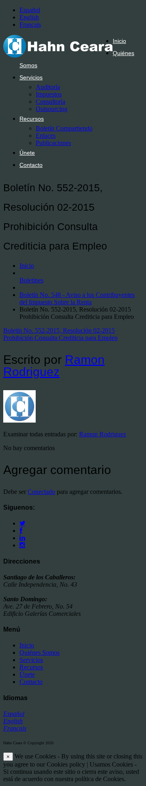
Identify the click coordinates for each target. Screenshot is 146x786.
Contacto (31, 165)
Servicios (31, 77)
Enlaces (46, 135)
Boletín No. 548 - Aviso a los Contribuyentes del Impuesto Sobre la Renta (77, 298)
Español (29, 9)
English (29, 17)
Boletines (31, 280)
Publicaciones (53, 142)
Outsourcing (51, 108)
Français (30, 24)
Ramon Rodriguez (54, 365)
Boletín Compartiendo (64, 128)
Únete (27, 153)
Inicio (119, 41)
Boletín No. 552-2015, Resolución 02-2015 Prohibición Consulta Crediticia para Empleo (60, 334)
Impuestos (49, 94)
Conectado (41, 491)
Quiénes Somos (39, 652)
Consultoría (50, 101)
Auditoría (48, 86)
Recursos (31, 118)
